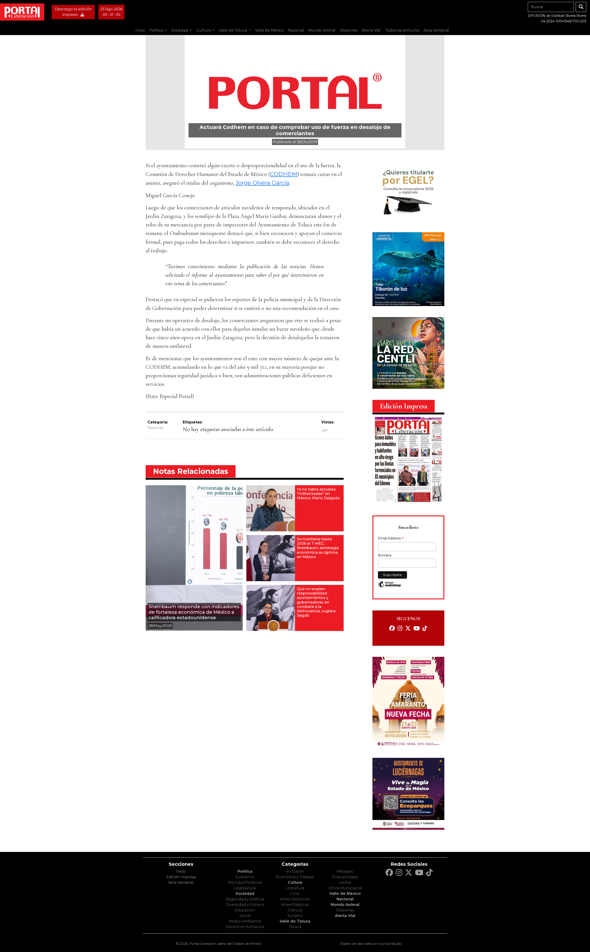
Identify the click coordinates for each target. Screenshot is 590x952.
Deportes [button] (348, 30)
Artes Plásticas (295, 904)
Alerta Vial (345, 915)
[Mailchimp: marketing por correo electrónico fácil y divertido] (389, 586)
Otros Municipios (345, 888)
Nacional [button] (296, 30)
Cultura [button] (204, 30)
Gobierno (245, 877)
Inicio (140, 30)
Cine (294, 893)
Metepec (345, 871)
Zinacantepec (345, 877)
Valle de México (345, 893)
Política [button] (156, 30)
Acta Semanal (436, 30)
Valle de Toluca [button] (233, 30)
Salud (244, 915)
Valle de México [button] (269, 30)
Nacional (155, 427)
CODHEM (283, 173)
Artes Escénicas (295, 899)
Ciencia (295, 910)
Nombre (385, 555)
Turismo (295, 915)
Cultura (295, 882)
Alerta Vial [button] (371, 30)
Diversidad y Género (245, 904)
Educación (245, 910)
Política (245, 871)
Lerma (345, 882)
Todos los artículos (402, 30)
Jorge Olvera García (262, 182)
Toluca (295, 927)
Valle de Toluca (295, 921)
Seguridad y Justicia (245, 899)
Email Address (391, 538)
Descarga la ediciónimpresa (73, 12)
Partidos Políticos (245, 882)
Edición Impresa (181, 877)
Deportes (345, 910)
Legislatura (245, 888)
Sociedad (245, 893)
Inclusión (295, 871)
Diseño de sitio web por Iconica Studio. (371, 944)
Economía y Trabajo (295, 877)
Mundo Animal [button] (322, 30)
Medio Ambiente (245, 921)
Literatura (295, 888)
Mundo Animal (345, 904)
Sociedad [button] (180, 30)
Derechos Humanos (245, 927)
